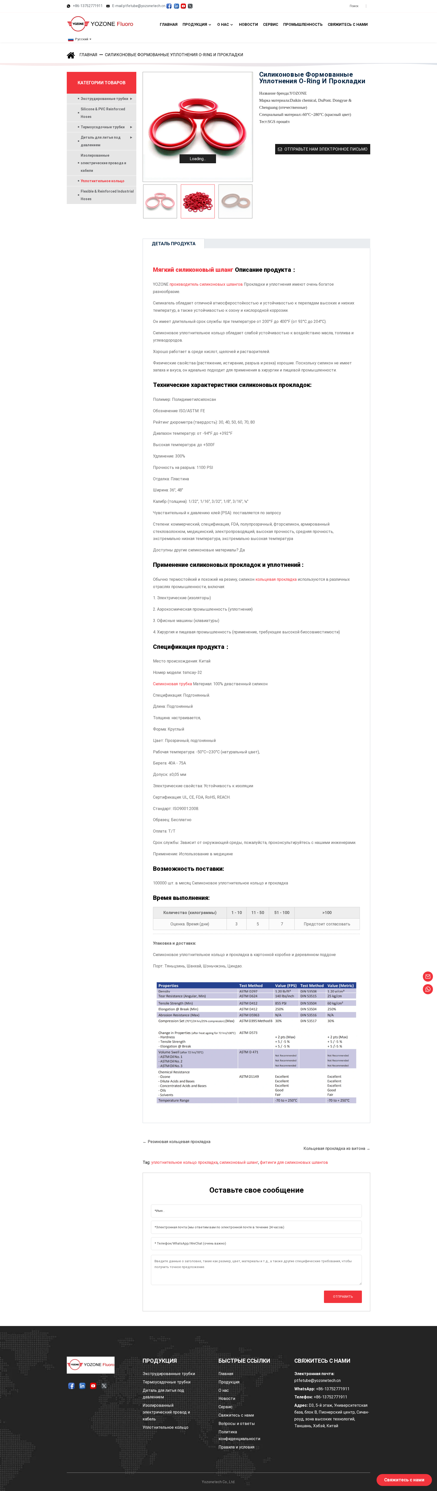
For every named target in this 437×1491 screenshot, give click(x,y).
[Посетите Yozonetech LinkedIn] (176, 6)
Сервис (226, 1406)
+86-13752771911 (88, 6)
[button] (246, 201)
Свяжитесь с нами (236, 1415)
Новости (227, 1398)
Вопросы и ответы (237, 1423)
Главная (88, 54)
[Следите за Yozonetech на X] (190, 6)
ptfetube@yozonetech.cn (317, 1377)
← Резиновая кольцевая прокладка (176, 1141)
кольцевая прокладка (276, 579)
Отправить (343, 1296)
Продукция (229, 1382)
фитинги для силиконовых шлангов (294, 1162)
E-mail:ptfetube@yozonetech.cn (138, 6)
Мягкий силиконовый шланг (193, 269)
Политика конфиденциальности (239, 1435)
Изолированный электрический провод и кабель (166, 1412)
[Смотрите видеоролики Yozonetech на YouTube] (183, 6)
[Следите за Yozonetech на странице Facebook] (168, 6)
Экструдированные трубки (104, 99)
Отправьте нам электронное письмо (326, 149)
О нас (224, 1390)
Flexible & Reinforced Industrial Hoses (107, 195)
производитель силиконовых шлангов (206, 284)
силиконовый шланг (239, 1162)
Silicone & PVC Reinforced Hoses (103, 113)
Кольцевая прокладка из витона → (336, 1148)
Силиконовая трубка (172, 683)
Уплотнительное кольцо (102, 181)
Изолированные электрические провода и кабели (103, 163)
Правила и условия (236, 1447)
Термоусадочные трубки (103, 127)
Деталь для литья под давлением (101, 141)
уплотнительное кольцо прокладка (184, 1162)
